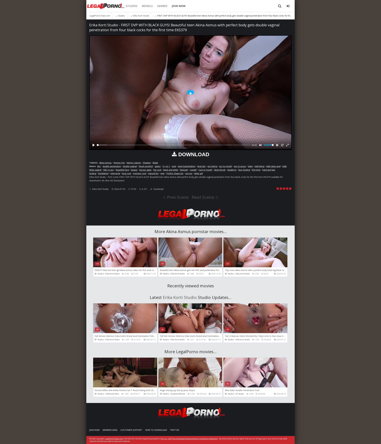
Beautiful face (122, 169)
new (162, 173)
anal (174, 166)
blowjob (184, 169)
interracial (115, 173)
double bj (231, 169)
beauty (134, 169)
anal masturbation (186, 166)
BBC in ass (108, 169)
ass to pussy (240, 166)
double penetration (112, 166)
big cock (157, 169)
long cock (126, 173)
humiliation (103, 173)
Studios (101, 273)
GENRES (162, 6)
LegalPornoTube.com (105, 6)
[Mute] (260, 145)
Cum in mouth (205, 169)
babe (250, 166)
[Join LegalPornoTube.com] (288, 6)
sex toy (188, 173)
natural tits (153, 173)
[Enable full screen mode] (287, 145)
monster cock (139, 173)
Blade (155, 162)
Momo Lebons (134, 162)
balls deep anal (273, 166)
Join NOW (94, 430)
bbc (99, 166)
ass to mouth (225, 166)
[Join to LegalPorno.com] (190, 221)
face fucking (244, 169)
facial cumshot (146, 166)
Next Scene (203, 197)
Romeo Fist (119, 162)
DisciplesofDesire (178, 394)
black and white (170, 169)
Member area (110, 430)
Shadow (147, 162)
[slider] (173, 145)
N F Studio (240, 394)
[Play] (93, 145)
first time (256, 169)
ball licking (259, 166)
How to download (156, 430)
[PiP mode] (282, 145)
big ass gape (145, 169)
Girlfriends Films (112, 394)
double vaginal (130, 166)
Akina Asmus (105, 162)
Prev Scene (177, 197)
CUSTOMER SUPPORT (131, 430)
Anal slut (201, 166)
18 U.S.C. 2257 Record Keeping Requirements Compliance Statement (189, 438)
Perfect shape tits (174, 173)
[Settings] (277, 145)
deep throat (219, 169)
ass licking (212, 166)
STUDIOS (131, 6)
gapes (158, 166)
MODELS (147, 6)
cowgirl (193, 169)
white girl (198, 173)
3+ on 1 (166, 166)
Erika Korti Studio (100, 189)
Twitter (174, 430)
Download (158, 189)
